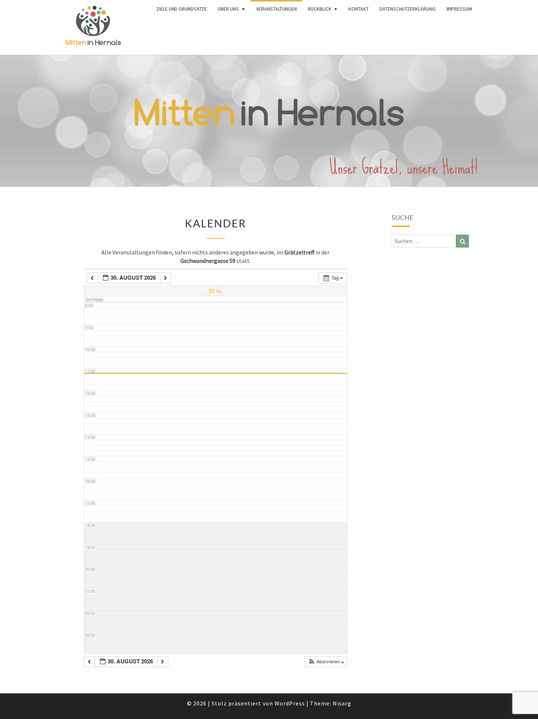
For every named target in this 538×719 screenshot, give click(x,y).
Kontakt (358, 8)
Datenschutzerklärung (408, 8)
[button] (326, 661)
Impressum (459, 8)
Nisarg (342, 703)
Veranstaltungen (276, 8)
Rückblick (320, 8)
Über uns (228, 8)
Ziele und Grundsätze (181, 8)
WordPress (289, 703)
